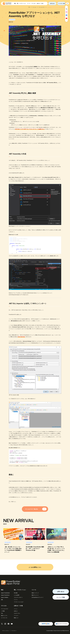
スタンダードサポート (18, 597)
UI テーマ (20, 99)
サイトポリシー (14, 630)
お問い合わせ (52, 3)
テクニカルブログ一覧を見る (31, 509)
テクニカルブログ (4, 608)
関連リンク (16, 617)
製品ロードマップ (35, 592)
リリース (15, 599)
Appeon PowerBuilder (5, 592)
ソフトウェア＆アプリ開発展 (31, 66)
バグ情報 (3, 611)
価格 (2, 599)
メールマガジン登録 (61, 3)
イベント (15, 608)
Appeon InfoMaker (4, 597)
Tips (2, 613)
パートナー (16, 615)
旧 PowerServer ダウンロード (37, 597)
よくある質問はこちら (35, 567)
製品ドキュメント (35, 595)
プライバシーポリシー (5, 630)
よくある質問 (16, 595)
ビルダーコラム (17, 613)
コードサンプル (4, 617)
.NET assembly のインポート (16, 320)
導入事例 (15, 592)
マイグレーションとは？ (19, 601)
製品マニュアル (4, 615)
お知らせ (15, 611)
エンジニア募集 (61, 597)
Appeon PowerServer (5, 595)
